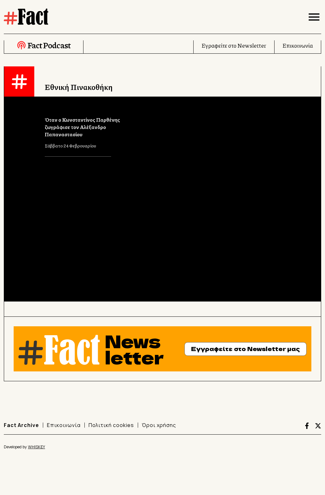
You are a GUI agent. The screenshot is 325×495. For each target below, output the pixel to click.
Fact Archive (21, 425)
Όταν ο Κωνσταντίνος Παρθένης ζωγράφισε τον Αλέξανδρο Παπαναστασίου (82, 127)
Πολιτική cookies (111, 425)
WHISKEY (36, 447)
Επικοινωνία (297, 45)
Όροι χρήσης (159, 425)
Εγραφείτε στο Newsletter (234, 45)
